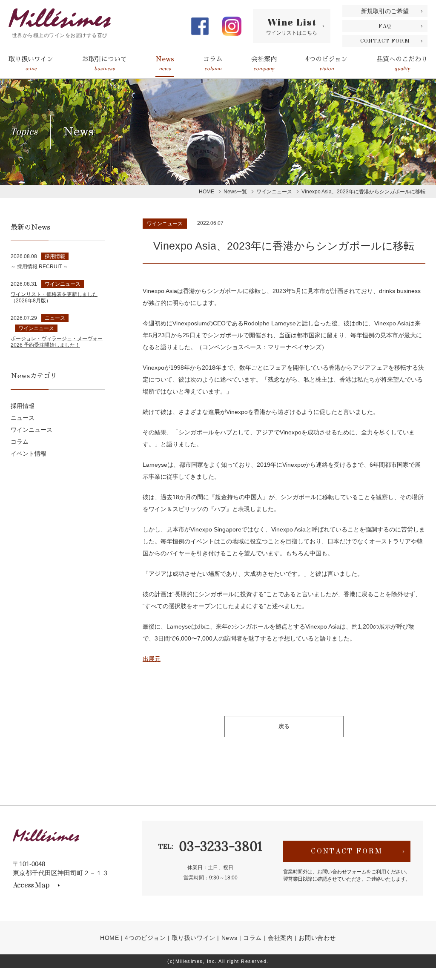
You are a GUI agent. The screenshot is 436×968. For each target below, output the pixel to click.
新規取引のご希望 (385, 11)
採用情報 (22, 405)
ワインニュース (165, 224)
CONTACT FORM (385, 40)
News (164, 64)
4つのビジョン (326, 64)
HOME (109, 937)
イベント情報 (28, 453)
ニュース (22, 417)
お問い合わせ (317, 937)
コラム (212, 64)
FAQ (385, 26)
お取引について (104, 64)
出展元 (152, 658)
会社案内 (264, 64)
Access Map (31, 885)
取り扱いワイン (31, 64)
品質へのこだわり (401, 64)
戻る (284, 726)
